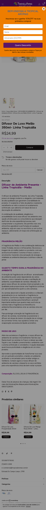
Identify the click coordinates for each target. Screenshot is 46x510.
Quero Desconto (23, 45)
